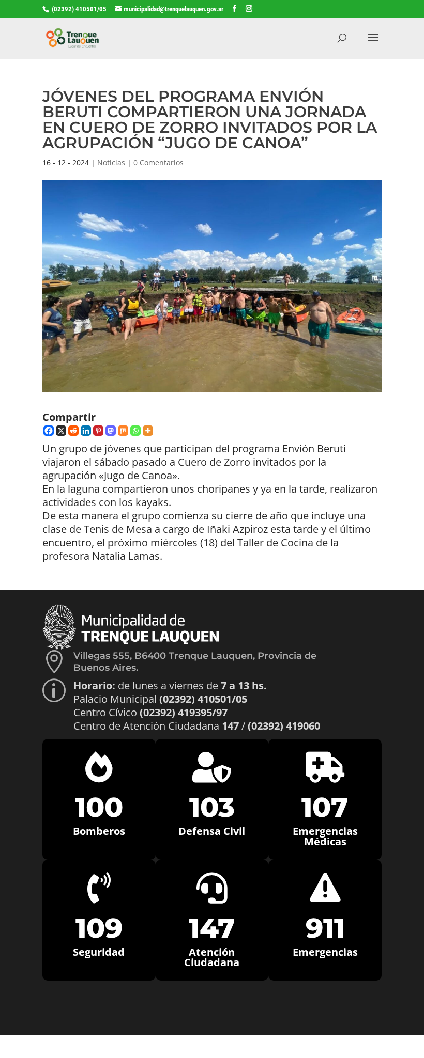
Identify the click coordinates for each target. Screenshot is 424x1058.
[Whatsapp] (135, 430)
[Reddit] (73, 430)
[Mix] (123, 430)
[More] (148, 430)
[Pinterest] (98, 430)
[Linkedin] (86, 430)
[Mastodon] (110, 430)
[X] (61, 430)
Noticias (111, 162)
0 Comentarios (158, 162)
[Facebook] (48, 430)
